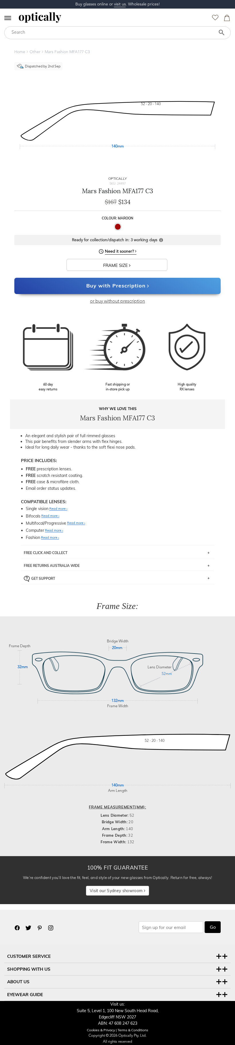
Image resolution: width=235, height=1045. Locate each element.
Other (35, 52)
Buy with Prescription (116, 285)
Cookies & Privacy (101, 1030)
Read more (57, 509)
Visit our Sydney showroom (117, 890)
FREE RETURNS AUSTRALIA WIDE (52, 566)
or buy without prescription (117, 301)
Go (213, 927)
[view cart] (226, 19)
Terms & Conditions (132, 1030)
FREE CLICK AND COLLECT (45, 553)
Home (19, 52)
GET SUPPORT (43, 578)
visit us (120, 4)
